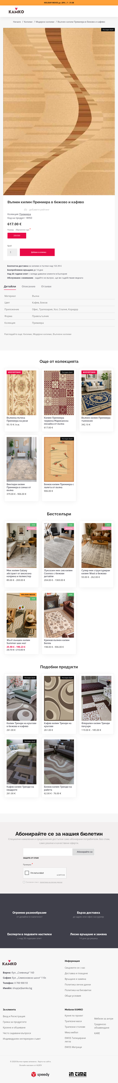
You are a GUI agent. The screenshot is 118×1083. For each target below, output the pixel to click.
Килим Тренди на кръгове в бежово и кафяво (21, 725)
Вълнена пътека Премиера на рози (17, 419)
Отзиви (46, 286)
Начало (17, 21)
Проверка (27, 864)
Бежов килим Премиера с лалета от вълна (59, 486)
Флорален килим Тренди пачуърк (95, 725)
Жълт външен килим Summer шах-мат (18, 642)
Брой (9, 246)
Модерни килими (45, 21)
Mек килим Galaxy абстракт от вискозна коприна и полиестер (19, 573)
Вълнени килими (62, 334)
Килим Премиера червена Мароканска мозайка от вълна (56, 420)
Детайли (10, 286)
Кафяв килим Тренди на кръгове (57, 725)
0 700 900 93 (21, 983)
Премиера (25, 214)
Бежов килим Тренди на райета (58, 788)
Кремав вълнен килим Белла (57, 642)
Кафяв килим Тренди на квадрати (20, 788)
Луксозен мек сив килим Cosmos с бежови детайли (58, 573)
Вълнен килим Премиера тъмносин (95, 419)
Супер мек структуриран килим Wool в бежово (95, 572)
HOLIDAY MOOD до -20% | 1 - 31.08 (59, 2)
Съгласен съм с (44, 882)
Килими (28, 21)
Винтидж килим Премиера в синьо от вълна (19, 487)
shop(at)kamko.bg (22, 988)
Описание (28, 286)
